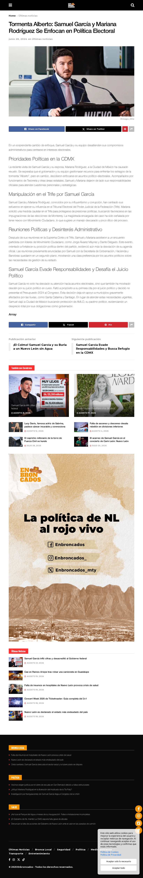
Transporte (16, 853)
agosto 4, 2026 (99, 431)
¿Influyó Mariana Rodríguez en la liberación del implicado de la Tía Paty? (41, 790)
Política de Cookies (109, 852)
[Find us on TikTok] (23, 860)
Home (12, 15)
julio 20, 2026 (99, 446)
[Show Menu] (10, 5)
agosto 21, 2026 (21, 413)
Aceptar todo (118, 868)
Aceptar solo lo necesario (118, 861)
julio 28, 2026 (33, 446)
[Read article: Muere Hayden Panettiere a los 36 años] (104, 395)
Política (80, 849)
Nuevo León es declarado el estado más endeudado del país (56, 712)
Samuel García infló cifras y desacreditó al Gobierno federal (55, 659)
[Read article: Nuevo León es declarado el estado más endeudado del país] (16, 716)
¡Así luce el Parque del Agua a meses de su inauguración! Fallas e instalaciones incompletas (50, 814)
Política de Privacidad (110, 854)
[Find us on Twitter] (18, 860)
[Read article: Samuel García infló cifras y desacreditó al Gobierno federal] (39, 395)
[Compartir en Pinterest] (125, 129)
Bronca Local (43, 849)
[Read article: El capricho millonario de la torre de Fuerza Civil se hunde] (16, 442)
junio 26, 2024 (18, 39)
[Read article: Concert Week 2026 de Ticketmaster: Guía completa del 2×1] (16, 702)
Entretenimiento (39, 853)
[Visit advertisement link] (71, 547)
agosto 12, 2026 (34, 431)
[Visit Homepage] (71, 5)
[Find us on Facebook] (9, 860)
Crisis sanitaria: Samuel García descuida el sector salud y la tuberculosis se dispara (46, 765)
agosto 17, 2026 (87, 413)
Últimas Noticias (19, 849)
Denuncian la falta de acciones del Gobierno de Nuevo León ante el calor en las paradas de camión (53, 824)
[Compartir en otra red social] (131, 129)
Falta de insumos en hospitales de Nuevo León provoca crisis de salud (61, 685)
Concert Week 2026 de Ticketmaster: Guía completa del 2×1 (55, 699)
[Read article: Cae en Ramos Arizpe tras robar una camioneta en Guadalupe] (16, 675)
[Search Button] (132, 5)
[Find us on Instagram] (14, 860)
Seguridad (63, 849)
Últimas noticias (27, 15)
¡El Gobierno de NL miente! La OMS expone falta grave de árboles (39, 819)
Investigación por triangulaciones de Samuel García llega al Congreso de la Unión (45, 794)
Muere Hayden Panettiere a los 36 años (96, 409)
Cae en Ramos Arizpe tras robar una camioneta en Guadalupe (56, 672)
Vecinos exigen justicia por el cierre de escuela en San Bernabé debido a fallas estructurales (50, 785)
